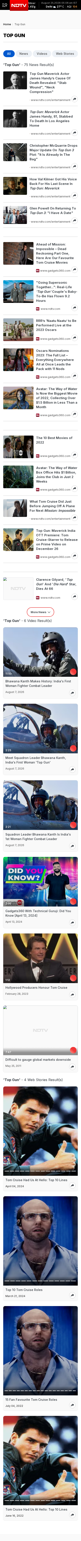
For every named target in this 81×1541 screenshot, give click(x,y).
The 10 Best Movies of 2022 (54, 440)
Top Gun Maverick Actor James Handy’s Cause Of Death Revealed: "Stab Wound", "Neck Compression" (50, 83)
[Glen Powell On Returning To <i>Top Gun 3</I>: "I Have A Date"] (15, 215)
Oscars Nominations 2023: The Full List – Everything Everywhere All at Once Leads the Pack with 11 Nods (55, 360)
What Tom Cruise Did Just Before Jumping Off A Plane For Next (52, 506)
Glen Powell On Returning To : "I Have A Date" (53, 210)
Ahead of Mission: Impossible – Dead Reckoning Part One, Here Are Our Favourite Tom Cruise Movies (55, 253)
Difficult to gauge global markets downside (38, 1059)
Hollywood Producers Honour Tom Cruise (36, 987)
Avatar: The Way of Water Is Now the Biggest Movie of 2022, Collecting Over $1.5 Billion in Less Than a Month (57, 398)
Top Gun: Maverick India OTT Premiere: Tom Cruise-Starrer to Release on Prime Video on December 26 (57, 540)
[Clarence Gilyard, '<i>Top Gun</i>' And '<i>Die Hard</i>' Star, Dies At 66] (18, 588)
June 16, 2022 (14, 1515)
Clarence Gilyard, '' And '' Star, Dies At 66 (56, 584)
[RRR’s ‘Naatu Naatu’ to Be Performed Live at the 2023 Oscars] (18, 329)
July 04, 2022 (14, 1405)
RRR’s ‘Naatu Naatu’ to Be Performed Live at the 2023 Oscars (56, 325)
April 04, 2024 (14, 1186)
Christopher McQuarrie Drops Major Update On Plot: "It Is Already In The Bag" (54, 152)
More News (38, 612)
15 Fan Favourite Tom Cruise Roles (31, 1399)
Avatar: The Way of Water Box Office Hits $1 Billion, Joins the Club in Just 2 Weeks (56, 474)
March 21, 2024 (15, 1296)
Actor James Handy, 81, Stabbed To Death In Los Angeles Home (51, 118)
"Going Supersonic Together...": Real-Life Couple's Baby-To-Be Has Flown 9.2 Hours (56, 291)
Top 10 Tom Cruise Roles (24, 1290)
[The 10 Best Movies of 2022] (18, 447)
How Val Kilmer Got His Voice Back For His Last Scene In (53, 183)
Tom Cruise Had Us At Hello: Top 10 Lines (36, 1180)
